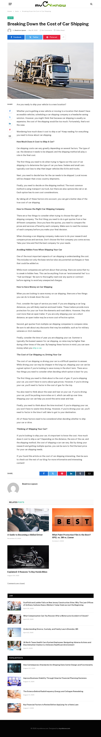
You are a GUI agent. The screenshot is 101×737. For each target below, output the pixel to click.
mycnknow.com (64, 728)
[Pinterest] (9, 129)
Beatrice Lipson (20, 30)
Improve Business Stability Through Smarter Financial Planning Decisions (55, 678)
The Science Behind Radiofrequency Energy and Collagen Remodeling (53, 691)
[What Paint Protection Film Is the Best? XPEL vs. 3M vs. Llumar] (73, 520)
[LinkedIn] (9, 123)
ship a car (37, 348)
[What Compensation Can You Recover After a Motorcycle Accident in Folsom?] (14, 619)
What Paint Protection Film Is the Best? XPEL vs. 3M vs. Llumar (71, 536)
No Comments (47, 30)
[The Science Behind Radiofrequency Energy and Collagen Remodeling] (14, 694)
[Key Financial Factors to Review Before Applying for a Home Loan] (14, 708)
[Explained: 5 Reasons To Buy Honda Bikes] (28, 557)
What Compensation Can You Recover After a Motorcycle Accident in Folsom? (55, 616)
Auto (10, 18)
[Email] (9, 136)
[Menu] (10, 4)
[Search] (91, 4)
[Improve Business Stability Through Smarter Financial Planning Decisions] (14, 681)
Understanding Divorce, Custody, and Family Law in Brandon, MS (50, 629)
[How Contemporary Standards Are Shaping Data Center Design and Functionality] (14, 668)
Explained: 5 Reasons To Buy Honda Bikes (27, 572)
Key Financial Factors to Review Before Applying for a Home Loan (50, 705)
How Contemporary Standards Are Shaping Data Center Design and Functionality (58, 665)
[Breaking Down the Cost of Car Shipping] (50, 71)
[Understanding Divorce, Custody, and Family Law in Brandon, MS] (14, 632)
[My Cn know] (50, 4)
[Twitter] (9, 117)
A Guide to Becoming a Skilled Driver (25, 535)
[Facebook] (9, 110)
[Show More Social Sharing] (63, 37)
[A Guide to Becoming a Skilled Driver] (28, 520)
